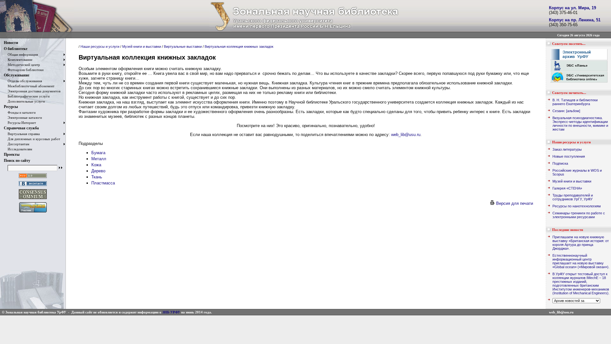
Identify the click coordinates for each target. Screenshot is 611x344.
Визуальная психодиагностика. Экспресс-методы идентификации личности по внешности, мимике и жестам (580, 123)
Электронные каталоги (23, 117)
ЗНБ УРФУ (171, 312)
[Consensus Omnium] (33, 199)
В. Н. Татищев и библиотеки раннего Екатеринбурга (575, 102)
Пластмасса (103, 183)
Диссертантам (16, 144)
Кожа (96, 164)
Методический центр (22, 65)
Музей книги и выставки (141, 46)
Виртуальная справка (22, 134)
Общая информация (21, 54)
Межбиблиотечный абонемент (29, 86)
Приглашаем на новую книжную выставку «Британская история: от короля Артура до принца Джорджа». (580, 242)
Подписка (560, 163)
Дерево (98, 170)
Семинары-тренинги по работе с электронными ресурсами (578, 215)
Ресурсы (11, 106)
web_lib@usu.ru (405, 134)
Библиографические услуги (27, 96)
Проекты (11, 154)
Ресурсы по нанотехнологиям (576, 206)
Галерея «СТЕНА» (567, 188)
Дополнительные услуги (24, 101)
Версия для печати (514, 203)
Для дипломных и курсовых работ (32, 139)
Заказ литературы (567, 149)
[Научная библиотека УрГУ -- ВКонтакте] (33, 186)
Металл (98, 158)
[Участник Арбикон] (33, 212)
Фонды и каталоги (20, 112)
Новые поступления (568, 156)
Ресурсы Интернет (20, 123)
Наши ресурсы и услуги (100, 46)
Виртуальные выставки (183, 46)
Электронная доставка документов (32, 91)
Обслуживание (16, 75)
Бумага (98, 152)
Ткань (96, 177)
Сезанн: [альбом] (566, 111)
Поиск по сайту (17, 160)
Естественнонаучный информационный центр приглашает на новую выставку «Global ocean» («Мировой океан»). (580, 261)
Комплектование (18, 59)
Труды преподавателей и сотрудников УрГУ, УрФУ (572, 197)
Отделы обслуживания (23, 81)
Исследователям (18, 149)
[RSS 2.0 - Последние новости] (33, 178)
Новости (11, 42)
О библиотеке (15, 49)
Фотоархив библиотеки (24, 70)
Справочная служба (21, 128)
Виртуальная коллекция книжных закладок (239, 46)
